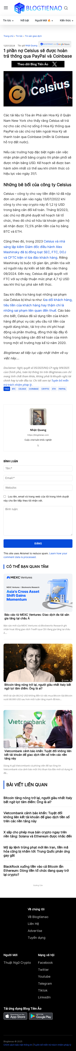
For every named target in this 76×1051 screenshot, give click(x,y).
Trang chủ (8, 36)
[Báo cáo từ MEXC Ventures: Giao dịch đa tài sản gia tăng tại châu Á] (38, 593)
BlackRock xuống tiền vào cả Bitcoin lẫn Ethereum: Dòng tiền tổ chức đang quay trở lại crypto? (36, 871)
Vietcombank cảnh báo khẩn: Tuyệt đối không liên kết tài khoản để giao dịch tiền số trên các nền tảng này (37, 754)
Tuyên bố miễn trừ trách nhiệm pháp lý (52, 1044)
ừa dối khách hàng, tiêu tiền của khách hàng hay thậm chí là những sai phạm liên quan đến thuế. (38, 305)
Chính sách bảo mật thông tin (18, 1044)
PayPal (62, 388)
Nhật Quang (31, 46)
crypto (45, 388)
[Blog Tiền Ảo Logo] (38, 8)
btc (14, 388)
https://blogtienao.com (38, 435)
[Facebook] (18, 395)
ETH (54, 388)
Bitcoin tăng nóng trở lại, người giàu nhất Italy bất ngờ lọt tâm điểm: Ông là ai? (37, 686)
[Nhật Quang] (38, 416)
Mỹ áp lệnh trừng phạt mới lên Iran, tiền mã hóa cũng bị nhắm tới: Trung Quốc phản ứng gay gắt (37, 851)
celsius (22, 388)
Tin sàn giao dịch (33, 36)
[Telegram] (34, 395)
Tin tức (19, 36)
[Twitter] (26, 395)
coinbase (34, 388)
